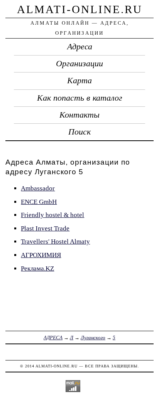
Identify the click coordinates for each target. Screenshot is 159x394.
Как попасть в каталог (79, 98)
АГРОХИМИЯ (41, 255)
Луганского (93, 337)
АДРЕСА (53, 337)
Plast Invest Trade (45, 228)
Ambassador (38, 188)
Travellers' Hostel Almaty (55, 241)
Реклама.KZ (37, 268)
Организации (79, 63)
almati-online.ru (79, 9)
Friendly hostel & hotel (52, 215)
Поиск (79, 131)
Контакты (79, 115)
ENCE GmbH (39, 201)
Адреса (79, 46)
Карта (79, 80)
